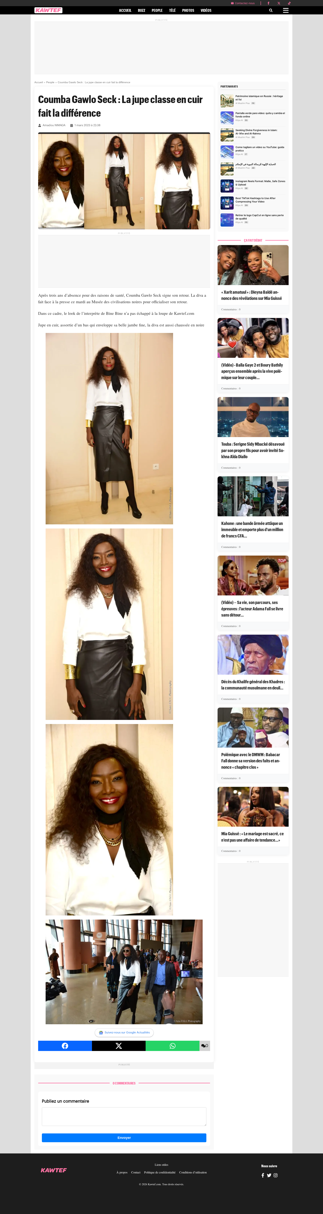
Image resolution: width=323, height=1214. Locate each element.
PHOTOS (188, 10)
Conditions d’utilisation (193, 1172)
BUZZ (141, 10)
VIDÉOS (206, 10)
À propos (121, 1172)
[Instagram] (275, 1176)
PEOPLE (157, 10)
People (50, 82)
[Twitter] (269, 1176)
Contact (135, 1172)
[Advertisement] (161, 48)
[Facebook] (263, 1176)
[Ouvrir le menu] (286, 10)
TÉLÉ (172, 10)
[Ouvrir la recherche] (271, 10)
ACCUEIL (125, 10)
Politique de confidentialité (160, 1172)
